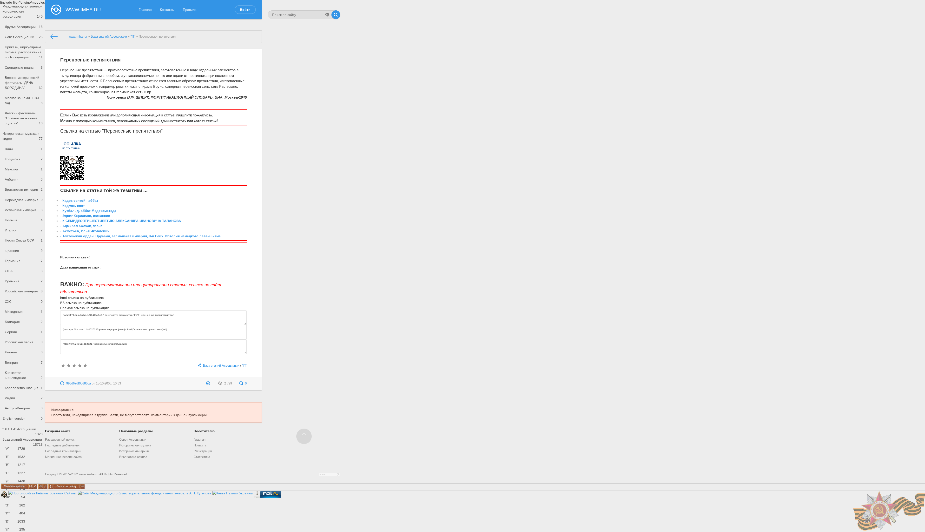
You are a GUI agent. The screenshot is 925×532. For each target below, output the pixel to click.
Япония (24, 352)
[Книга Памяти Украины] (232, 493)
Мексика (24, 169)
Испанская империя (24, 210)
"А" (15, 449)
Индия (24, 398)
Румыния (24, 281)
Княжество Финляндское (24, 375)
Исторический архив (134, 451)
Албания (24, 179)
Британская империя (24, 189)
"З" (15, 505)
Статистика (202, 457)
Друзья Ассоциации (24, 27)
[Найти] (335, 14)
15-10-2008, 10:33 (108, 383)
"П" (133, 36)
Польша (24, 220)
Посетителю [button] (204, 431)
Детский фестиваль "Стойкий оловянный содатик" (24, 118)
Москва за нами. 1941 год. (24, 100)
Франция (24, 251)
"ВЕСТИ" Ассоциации (22, 430)
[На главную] (54, 37)
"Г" (15, 473)
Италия (24, 230)
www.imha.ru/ (78, 36)
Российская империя (24, 291)
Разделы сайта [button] (58, 431)
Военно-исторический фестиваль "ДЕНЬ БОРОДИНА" (24, 83)
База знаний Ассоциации (22, 441)
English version (22, 418)
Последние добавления (62, 445)
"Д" (15, 481)
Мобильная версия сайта (63, 457)
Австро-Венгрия (24, 408)
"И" (15, 513)
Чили (24, 149)
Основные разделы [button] (136, 431)
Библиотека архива (133, 457)
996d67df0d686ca (78, 383)
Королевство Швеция (24, 388)
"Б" (15, 457)
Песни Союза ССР (24, 240)
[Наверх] (304, 436)
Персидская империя (24, 200)
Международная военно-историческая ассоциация (22, 11)
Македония (24, 312)
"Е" (15, 489)
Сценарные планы (24, 67)
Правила (190, 10)
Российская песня (24, 342)
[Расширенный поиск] (327, 14)
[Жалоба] (208, 383)
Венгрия (24, 362)
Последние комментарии (63, 451)
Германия (24, 261)
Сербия (24, 332)
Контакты (167, 10)
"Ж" (15, 497)
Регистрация (203, 451)
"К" (15, 521)
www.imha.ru (89, 474)
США (24, 271)
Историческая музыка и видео (22, 136)
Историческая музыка (135, 445)
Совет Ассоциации (24, 37)
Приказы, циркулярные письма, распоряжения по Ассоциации (24, 52)
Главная (145, 10)
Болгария (24, 322)
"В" (15, 465)
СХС (24, 301)
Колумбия (24, 159)
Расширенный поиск (59, 439)
